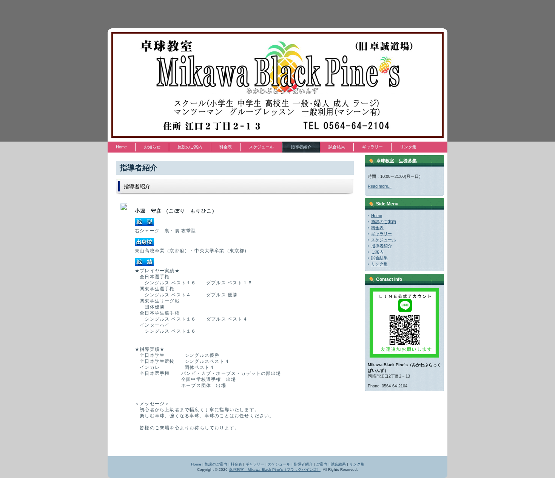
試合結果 (379, 258)
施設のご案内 (383, 221)
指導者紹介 (381, 246)
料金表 (377, 227)
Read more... (380, 186)
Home (376, 215)
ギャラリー (381, 233)
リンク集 (379, 264)
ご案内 (377, 252)
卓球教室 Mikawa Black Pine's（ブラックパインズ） (275, 469)
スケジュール (383, 239)
